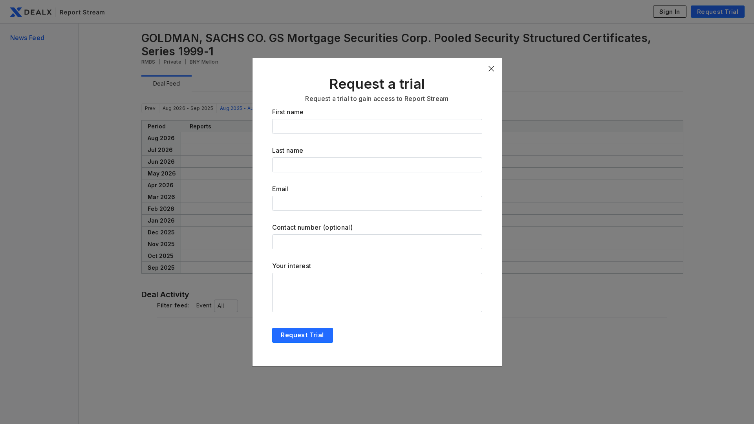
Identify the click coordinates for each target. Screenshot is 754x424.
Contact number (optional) (312, 227)
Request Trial (302, 335)
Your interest (291, 266)
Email (280, 189)
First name (288, 112)
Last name (288, 150)
